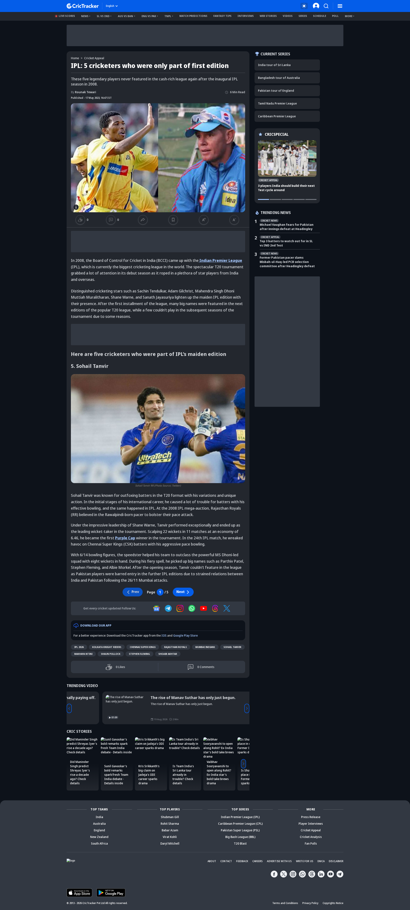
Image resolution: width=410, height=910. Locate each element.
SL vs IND (103, 16)
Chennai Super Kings (143, 647)
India (99, 817)
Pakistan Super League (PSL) (240, 830)
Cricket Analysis (311, 837)
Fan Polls (311, 843)
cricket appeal (94, 58)
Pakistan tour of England (276, 90)
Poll (335, 16)
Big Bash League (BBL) (240, 837)
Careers (257, 861)
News (84, 16)
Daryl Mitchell (169, 843)
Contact (226, 861)
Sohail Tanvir (232, 647)
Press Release (310, 817)
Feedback (242, 861)
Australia (99, 824)
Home (75, 58)
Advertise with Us (279, 861)
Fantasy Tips (222, 16)
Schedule (319, 16)
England (99, 830)
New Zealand (99, 837)
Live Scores (67, 16)
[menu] (340, 6)
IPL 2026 (79, 647)
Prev (69, 708)
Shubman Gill (170, 817)
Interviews (245, 16)
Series (303, 16)
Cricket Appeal (311, 830)
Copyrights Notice (333, 903)
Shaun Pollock (110, 653)
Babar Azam (170, 830)
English (110, 6)
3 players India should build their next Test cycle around (286, 188)
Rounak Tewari (83, 92)
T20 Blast (240, 843)
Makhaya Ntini (83, 653)
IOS (164, 635)
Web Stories (268, 16)
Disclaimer (336, 861)
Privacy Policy (310, 903)
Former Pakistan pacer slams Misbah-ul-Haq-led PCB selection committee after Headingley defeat (287, 261)
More (348, 16)
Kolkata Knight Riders (106, 647)
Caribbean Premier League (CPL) (240, 824)
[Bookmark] (173, 220)
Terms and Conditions (285, 903)
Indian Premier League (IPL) (240, 817)
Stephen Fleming (139, 653)
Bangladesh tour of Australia (279, 78)
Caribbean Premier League (277, 116)
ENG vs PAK (149, 16)
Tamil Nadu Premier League (277, 103)
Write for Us (304, 861)
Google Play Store (185, 635)
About (212, 861)
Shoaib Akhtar (167, 653)
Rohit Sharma (170, 824)
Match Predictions (193, 16)
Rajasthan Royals (175, 647)
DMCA (321, 861)
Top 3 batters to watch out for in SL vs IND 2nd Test (286, 243)
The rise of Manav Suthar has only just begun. (157, 697)
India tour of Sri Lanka (274, 65)
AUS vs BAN (125, 16)
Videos (288, 16)
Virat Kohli (170, 837)
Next (180, 591)
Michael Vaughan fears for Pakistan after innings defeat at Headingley (286, 227)
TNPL (167, 16)
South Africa (99, 843)
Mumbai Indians (205, 647)
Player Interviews (311, 824)
